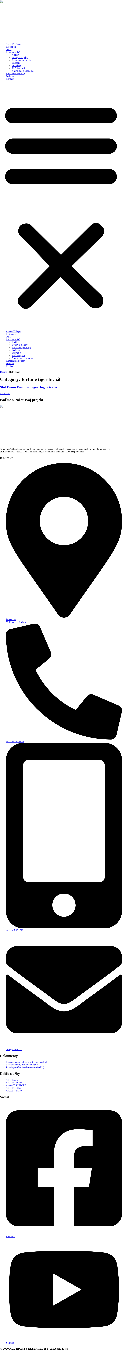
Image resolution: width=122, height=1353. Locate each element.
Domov (3, 372)
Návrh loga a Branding (22, 71)
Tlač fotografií (18, 68)
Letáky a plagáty (20, 57)
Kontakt (10, 79)
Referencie (11, 46)
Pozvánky (16, 65)
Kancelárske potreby (15, 73)
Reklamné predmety (21, 60)
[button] (61, 205)
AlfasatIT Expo (13, 44)
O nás (8, 49)
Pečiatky (16, 63)
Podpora (10, 76)
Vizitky (15, 55)
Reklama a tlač (13, 52)
